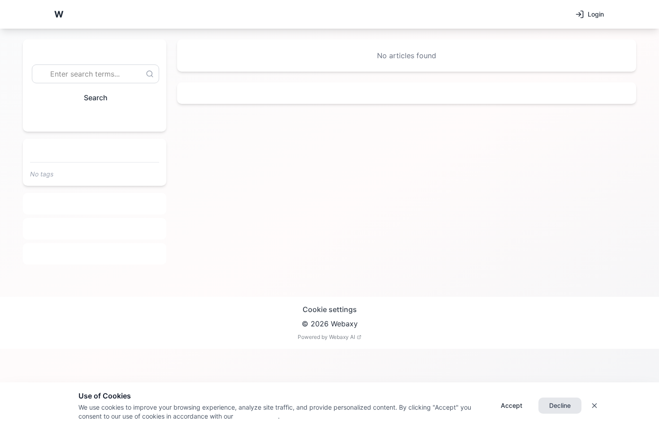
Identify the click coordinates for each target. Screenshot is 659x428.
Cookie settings (330, 309)
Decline (560, 405)
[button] (59, 14)
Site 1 (95, 203)
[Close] (594, 405)
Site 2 (94, 228)
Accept (511, 405)
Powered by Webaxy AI (326, 337)
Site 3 (94, 253)
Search (96, 97)
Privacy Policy (255, 416)
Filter (91, 118)
